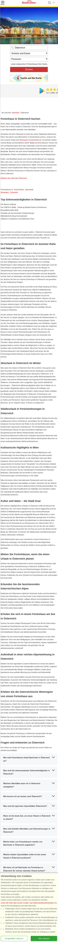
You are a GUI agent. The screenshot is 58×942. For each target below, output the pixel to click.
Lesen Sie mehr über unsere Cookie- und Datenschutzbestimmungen (27, 903)
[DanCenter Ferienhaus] (29, 3)
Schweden (14, 192)
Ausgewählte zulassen (14, 938)
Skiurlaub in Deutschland (29, 140)
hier (25, 906)
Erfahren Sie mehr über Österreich (14, 178)
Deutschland (19, 190)
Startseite (15, 113)
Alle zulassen (43, 938)
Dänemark (29, 190)
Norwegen (5, 192)
